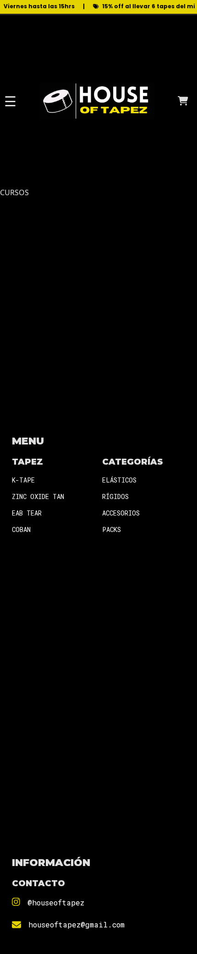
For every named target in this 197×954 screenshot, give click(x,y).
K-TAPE (23, 480)
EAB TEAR (27, 513)
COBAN (21, 529)
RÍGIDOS (115, 496)
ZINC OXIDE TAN (38, 496)
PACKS (111, 529)
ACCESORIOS (121, 513)
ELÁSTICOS (119, 480)
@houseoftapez (55, 902)
